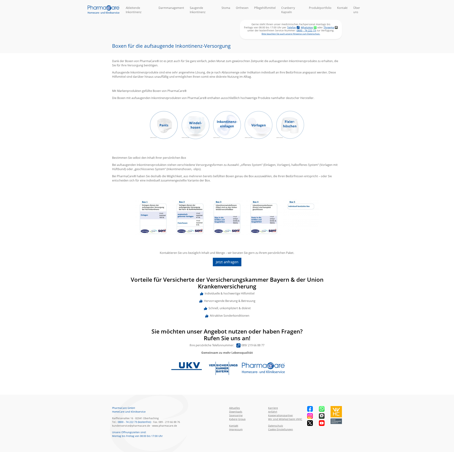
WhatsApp (307, 27)
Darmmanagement (171, 8)
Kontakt (342, 8)
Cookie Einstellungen (280, 429)
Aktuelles (234, 408)
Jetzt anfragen (227, 262)
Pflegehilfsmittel (265, 8)
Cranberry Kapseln (288, 10)
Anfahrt (272, 411)
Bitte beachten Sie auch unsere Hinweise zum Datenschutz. (291, 33)
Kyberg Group (237, 419)
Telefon (291, 27)
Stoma (226, 8)
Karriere (273, 408)
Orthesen (242, 8)
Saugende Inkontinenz (197, 10)
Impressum (236, 429)
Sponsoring (236, 415)
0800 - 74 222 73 (306, 30)
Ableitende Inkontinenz (133, 10)
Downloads (235, 411)
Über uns (356, 10)
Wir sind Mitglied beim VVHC (285, 419)
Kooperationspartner (280, 415)
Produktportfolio (320, 8)
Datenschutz (275, 425)
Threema (328, 27)
